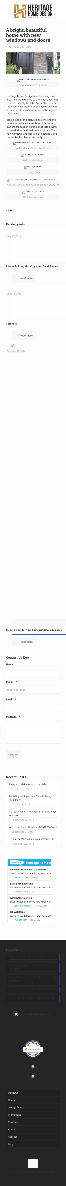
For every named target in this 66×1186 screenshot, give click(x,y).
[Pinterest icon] (33, 1180)
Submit (14, 754)
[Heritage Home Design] (33, 11)
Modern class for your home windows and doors (34, 629)
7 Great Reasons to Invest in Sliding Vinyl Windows (32, 979)
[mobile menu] (61, 7)
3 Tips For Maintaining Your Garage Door (32, 997)
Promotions (14, 1114)
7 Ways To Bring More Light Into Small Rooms (32, 266)
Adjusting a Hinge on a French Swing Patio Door (30, 967)
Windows (13, 1092)
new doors (37, 110)
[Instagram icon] (37, 1180)
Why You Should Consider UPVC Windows (33, 989)
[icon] (40, 1180)
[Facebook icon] (25, 1180)
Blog (10, 1144)
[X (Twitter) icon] (29, 1180)
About (11, 1129)
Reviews (13, 1122)
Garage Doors (16, 1107)
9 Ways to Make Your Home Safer (28, 957)
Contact (12, 1136)
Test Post (11, 323)
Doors (11, 1100)
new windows (18, 110)
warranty (37, 137)
